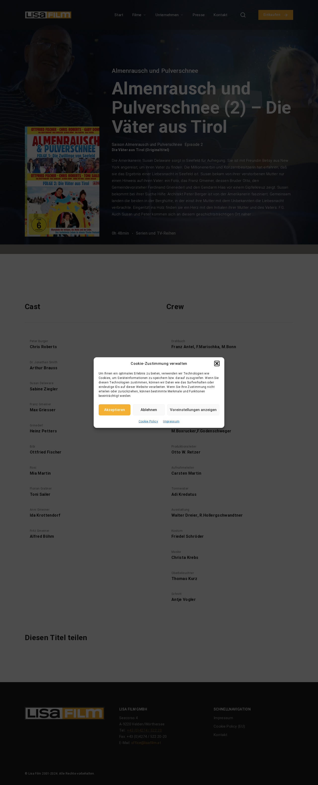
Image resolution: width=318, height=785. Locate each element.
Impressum (171, 421)
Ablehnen (149, 410)
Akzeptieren (114, 410)
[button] (216, 363)
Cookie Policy (148, 421)
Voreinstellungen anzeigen (193, 410)
